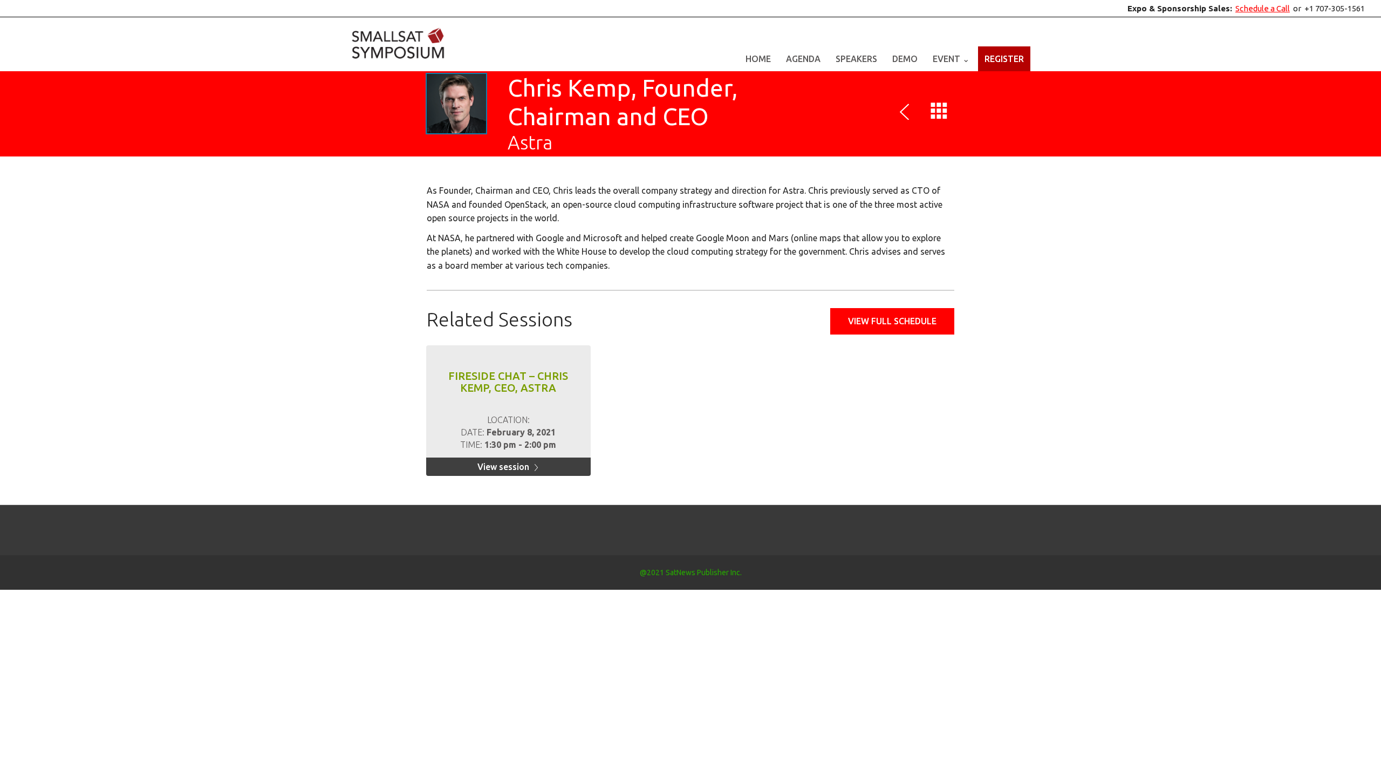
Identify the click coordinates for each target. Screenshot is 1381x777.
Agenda (803, 59)
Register (1004, 59)
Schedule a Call (1262, 8)
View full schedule (892, 321)
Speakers (856, 59)
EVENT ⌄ (951, 59)
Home (758, 59)
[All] (939, 113)
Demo (905, 59)
